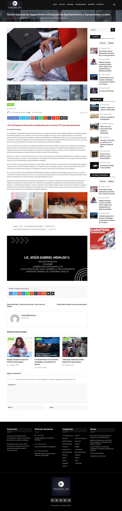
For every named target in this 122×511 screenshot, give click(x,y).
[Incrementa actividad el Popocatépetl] (94, 165)
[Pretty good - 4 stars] (12, 379)
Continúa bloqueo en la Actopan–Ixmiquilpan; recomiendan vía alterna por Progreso (102, 448)
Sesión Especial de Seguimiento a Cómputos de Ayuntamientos (29, 229)
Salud (76, 460)
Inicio (55, 4)
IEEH (21, 226)
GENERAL (111, 43)
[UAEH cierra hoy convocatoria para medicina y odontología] (94, 126)
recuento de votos (50, 226)
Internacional (81, 4)
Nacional (70, 4)
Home (10, 18)
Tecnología (78, 463)
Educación (78, 441)
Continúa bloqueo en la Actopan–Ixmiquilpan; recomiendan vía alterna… (47, 362)
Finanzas (65, 447)
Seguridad (65, 463)
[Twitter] (15, 293)
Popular (102, 43)
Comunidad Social (67, 435)
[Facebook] (11, 293)
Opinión (77, 458)
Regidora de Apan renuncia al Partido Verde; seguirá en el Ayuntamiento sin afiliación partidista (105, 66)
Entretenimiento (67, 444)
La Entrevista (79, 449)
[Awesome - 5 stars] (14, 379)
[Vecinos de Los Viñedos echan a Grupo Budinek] (94, 153)
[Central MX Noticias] (29, 112)
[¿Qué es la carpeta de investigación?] (94, 116)
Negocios (78, 455)
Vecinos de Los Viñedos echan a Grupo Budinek (105, 156)
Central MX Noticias (28, 315)
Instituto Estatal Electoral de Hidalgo (33, 226)
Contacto (100, 4)
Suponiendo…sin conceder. (98, 456)
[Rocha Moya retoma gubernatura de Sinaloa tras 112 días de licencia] (94, 51)
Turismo (64, 466)
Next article (83, 302)
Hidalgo (15, 18)
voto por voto (51, 229)
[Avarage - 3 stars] (10, 379)
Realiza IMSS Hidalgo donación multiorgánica (72, 304)
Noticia (64, 458)
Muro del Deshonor (80, 452)
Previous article (12, 302)
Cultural (77, 435)
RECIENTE (94, 43)
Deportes (91, 4)
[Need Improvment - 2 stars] (9, 379)
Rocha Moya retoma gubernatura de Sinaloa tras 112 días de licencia (107, 53)
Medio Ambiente (67, 452)
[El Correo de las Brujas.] (94, 90)
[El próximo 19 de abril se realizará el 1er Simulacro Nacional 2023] (94, 140)
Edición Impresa (67, 441)
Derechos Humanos (81, 438)
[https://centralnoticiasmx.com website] (27, 112)
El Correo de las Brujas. (106, 91)
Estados (77, 444)
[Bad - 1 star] (7, 379)
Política (62, 4)
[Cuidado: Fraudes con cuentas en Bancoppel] (94, 107)
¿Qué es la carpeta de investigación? (45, 447)
